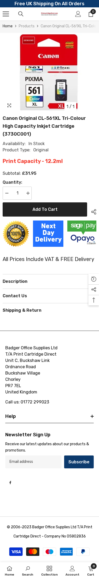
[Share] (91, 211)
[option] (49, 72)
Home (8, 26)
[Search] (21, 14)
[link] (27, 570)
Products (27, 26)
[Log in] (78, 14)
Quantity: (12, 182)
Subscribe (78, 461)
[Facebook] (10, 483)
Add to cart (45, 209)
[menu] (6, 14)
